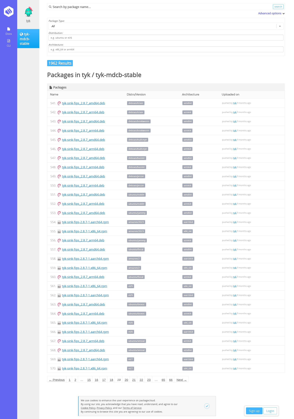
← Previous (57, 380)
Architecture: (55, 44)
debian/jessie (136, 176)
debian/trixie (135, 103)
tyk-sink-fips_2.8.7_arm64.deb (83, 112)
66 (171, 380)
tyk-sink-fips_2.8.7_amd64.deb (83, 103)
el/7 (130, 359)
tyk (28, 21)
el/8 (130, 322)
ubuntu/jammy (136, 213)
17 (104, 380)
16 (96, 380)
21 (134, 380)
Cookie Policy (88, 407)
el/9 (130, 286)
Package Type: (56, 20)
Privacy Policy (104, 407)
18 (111, 380)
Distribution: (55, 33)
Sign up (254, 411)
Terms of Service (132, 407)
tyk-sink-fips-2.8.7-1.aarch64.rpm (85, 222)
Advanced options (269, 13)
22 (141, 380)
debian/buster (136, 158)
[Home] (8, 12)
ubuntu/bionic (136, 304)
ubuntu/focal (135, 249)
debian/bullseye (137, 139)
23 (149, 380)
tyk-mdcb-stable (118, 75)
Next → (182, 380)
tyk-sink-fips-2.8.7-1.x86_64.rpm (84, 231)
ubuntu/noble (136, 194)
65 (163, 380)
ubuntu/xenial (136, 341)
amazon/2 (134, 258)
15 (89, 380)
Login (270, 411)
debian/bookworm (138, 121)
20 (126, 380)
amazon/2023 (136, 222)
